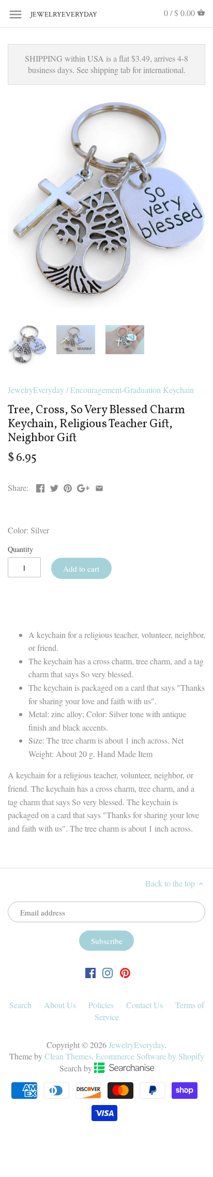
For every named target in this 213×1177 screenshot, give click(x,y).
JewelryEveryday (56, 14)
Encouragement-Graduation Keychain (132, 389)
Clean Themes (68, 1056)
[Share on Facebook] (40, 486)
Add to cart (81, 568)
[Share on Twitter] (54, 486)
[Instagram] (107, 972)
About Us (60, 1004)
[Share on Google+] (83, 486)
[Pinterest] (125, 972)
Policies (101, 1004)
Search (20, 1004)
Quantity (20, 549)
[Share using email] (99, 486)
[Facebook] (90, 972)
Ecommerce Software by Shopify (150, 1056)
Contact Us (144, 1004)
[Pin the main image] (68, 486)
